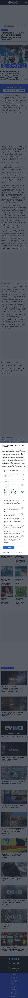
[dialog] (14, 499)
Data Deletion (6, 552)
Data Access (14, 552)
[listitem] (14, 471)
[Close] (25, 445)
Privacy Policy (22, 552)
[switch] (22, 474)
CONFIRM (8, 547)
